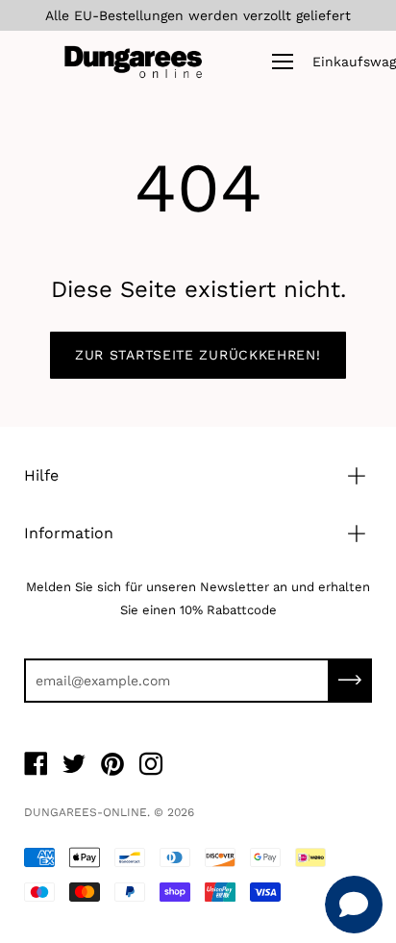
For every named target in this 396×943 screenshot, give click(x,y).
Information (68, 533)
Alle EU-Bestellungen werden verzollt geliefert (198, 15)
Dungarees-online (85, 812)
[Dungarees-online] (133, 61)
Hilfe (41, 475)
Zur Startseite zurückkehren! (198, 354)
